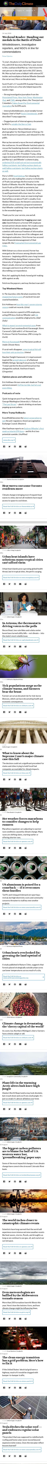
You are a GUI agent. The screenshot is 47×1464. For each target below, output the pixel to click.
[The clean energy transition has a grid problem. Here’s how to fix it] (23, 1338)
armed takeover (19, 360)
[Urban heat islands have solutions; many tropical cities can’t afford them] (23, 537)
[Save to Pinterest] (15, 446)
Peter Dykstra (7, 56)
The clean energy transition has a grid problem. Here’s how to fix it (22, 1360)
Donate (23, 18)
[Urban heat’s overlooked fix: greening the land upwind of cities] (23, 933)
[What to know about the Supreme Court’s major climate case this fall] (23, 732)
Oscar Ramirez (11, 1351)
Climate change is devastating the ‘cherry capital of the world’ (23, 1025)
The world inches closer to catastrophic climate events (20, 1222)
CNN (12, 100)
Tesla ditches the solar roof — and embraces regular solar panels (22, 1430)
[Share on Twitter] (9, 446)
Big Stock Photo (18, 679)
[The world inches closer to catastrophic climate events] (23, 1201)
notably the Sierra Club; (21, 124)
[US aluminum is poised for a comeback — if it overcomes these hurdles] (23, 867)
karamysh (10, 946)
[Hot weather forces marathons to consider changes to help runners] (23, 799)
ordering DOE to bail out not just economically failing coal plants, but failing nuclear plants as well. (21, 165)
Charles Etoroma (12, 479)
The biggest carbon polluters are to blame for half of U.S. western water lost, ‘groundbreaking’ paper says (21, 1153)
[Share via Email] (20, 446)
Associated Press (9, 97)
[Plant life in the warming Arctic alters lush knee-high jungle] (23, 1063)
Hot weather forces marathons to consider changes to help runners (22, 821)
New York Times (25, 97)
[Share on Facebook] (4, 446)
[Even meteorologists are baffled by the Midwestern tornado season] (23, 1273)
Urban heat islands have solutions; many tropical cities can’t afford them (22, 559)
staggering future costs (12, 297)
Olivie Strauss (11, 1017)
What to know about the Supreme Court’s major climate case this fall (23, 756)
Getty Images (11, 617)
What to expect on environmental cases (19, 325)
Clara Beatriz (11, 812)
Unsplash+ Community (14, 1076)
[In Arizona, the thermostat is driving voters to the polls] (23, 603)
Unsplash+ (21, 479)
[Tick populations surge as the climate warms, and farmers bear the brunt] (23, 666)
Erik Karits (10, 679)
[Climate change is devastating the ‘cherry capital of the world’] (23, 1004)
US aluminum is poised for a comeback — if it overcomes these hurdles (21, 887)
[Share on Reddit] (25, 446)
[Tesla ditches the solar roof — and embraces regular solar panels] (23, 1407)
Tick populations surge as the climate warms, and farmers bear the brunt (22, 688)
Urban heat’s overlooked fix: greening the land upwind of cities (21, 955)
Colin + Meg (10, 550)
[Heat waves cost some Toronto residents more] (23, 466)
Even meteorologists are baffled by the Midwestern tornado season (20, 1295)
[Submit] (44, 25)
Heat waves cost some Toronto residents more (22, 487)
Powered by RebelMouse (41, 6)
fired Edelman (19, 176)
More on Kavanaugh (11, 342)
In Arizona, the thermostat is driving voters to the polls (21, 624)
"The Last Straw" (9, 404)
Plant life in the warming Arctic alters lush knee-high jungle (21, 1086)
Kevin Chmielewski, (29, 113)
